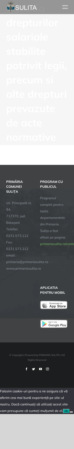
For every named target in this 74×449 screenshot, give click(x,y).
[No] (71, 412)
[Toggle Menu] (65, 7)
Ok (66, 411)
